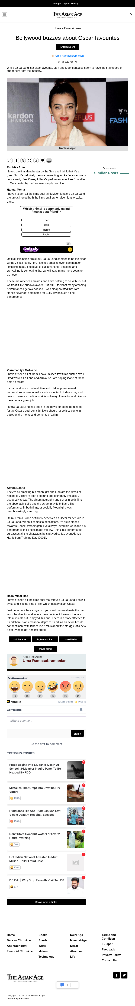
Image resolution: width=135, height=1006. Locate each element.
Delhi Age (76, 934)
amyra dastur (46, 649)
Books (42, 934)
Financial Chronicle (20, 951)
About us (76, 951)
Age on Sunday (70, 3)
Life (72, 956)
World (42, 945)
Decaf (74, 945)
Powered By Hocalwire (18, 998)
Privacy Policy (111, 954)
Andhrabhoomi (17, 945)
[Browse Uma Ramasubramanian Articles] (14, 660)
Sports (42, 940)
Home (11, 934)
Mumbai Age (78, 940)
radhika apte (20, 639)
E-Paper (107, 944)
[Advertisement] (46, 334)
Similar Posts (106, 173)
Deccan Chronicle (19, 940)
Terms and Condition (109, 936)
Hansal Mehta (71, 639)
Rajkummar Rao (45, 639)
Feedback (108, 949)
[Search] (131, 15)
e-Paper (57, 3)
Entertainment (67, 47)
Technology (46, 956)
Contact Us (109, 960)
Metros (43, 951)
